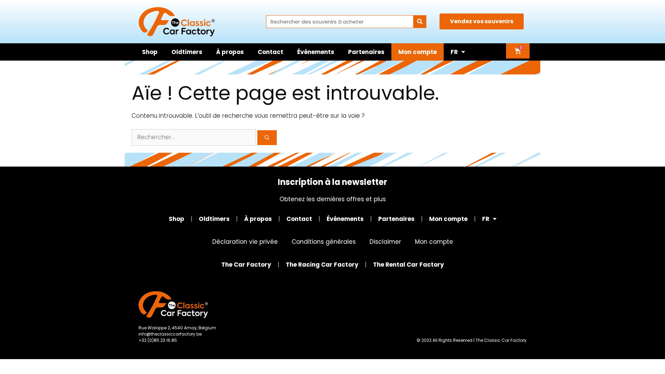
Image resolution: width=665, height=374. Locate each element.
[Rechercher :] (194, 137)
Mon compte (417, 52)
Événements (315, 52)
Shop (150, 52)
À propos (230, 52)
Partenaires (366, 52)
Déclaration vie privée (245, 242)
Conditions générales (324, 242)
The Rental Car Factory (408, 264)
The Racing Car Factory (322, 264)
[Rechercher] (419, 22)
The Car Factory (246, 264)
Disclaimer (385, 242)
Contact (270, 52)
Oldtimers (186, 52)
